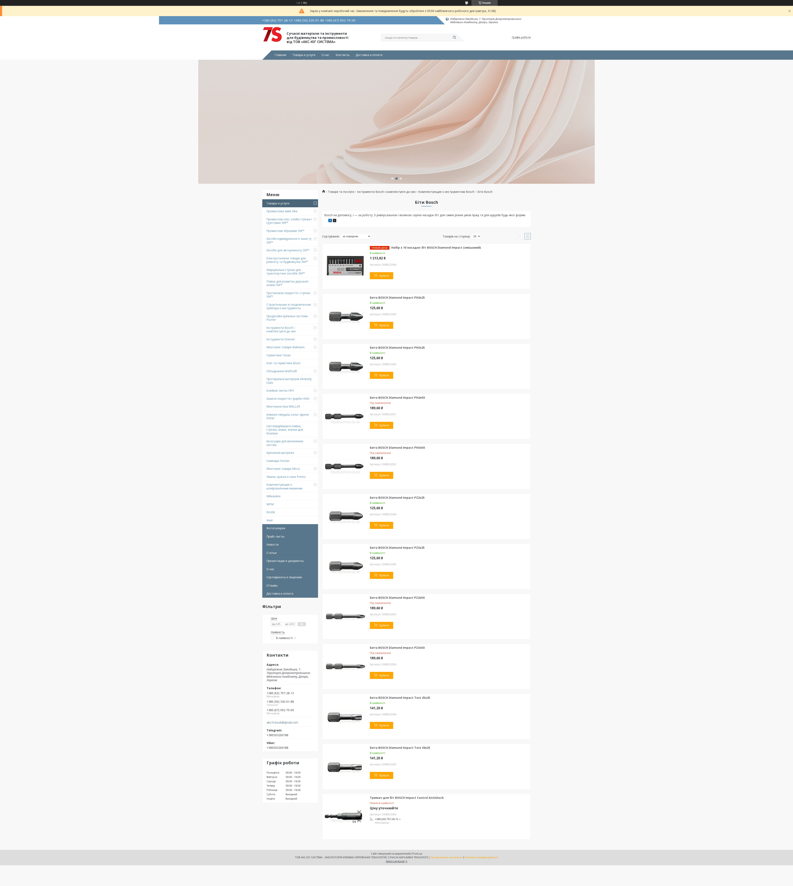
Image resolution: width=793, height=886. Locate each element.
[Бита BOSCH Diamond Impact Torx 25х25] (345, 716)
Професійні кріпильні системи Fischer (287, 318)
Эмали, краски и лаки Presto (286, 477)
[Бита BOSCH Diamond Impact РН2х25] (345, 316)
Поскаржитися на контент (446, 857)
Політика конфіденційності (481, 857)
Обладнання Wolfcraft (281, 371)
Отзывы (272, 585)
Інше (269, 520)
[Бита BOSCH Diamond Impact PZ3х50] (345, 666)
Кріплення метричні (280, 453)
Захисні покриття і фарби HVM (287, 399)
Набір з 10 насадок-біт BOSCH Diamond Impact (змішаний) (436, 247)
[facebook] (330, 221)
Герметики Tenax (278, 355)
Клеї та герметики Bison (283, 363)
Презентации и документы (285, 561)
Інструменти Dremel (280, 339)
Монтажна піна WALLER (283, 406)
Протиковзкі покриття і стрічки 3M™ (288, 295)
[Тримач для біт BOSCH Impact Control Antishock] (345, 816)
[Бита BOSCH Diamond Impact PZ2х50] (345, 616)
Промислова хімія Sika (281, 211)
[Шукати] (454, 37)
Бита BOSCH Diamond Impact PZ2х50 (397, 598)
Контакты (342, 55)
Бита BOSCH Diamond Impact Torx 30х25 (400, 748)
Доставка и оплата (369, 55)
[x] (334, 221)
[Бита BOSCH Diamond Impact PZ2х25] (345, 516)
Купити (384, 276)
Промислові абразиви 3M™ (285, 231)
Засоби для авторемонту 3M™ (287, 250)
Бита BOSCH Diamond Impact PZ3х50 (397, 648)
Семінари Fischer (278, 461)
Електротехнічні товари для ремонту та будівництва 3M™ (287, 260)
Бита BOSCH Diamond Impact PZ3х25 (397, 548)
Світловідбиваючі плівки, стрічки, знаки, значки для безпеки (284, 429)
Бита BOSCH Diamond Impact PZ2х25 (397, 498)
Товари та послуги (341, 192)
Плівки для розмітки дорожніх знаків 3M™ (287, 283)
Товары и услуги (303, 55)
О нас (325, 55)
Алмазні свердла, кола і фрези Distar (287, 416)
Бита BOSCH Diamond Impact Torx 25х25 (400, 698)
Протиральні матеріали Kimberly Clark (289, 381)
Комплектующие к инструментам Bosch (446, 192)
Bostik (270, 512)
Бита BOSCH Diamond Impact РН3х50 (397, 448)
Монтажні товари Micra (283, 469)
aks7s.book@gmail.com (282, 722)
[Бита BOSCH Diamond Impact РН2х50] (345, 416)
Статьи (271, 553)
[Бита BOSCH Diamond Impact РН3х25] (345, 366)
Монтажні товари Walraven (285, 347)
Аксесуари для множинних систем (284, 443)
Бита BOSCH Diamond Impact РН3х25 (397, 347)
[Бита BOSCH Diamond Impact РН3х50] (345, 466)
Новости (272, 544)
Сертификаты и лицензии (284, 577)
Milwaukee (273, 496)
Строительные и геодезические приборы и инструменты (288, 306)
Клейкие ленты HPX (280, 390)
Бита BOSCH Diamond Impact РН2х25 (397, 297)
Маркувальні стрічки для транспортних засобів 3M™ (285, 271)
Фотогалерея (275, 528)
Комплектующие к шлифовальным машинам (284, 486)
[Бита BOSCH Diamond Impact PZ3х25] (345, 566)
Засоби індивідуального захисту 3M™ (288, 240)
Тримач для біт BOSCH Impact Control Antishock (407, 798)
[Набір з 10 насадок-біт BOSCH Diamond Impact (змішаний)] (345, 266)
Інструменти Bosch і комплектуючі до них (281, 329)
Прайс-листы (275, 536)
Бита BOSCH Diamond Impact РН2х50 (397, 397)
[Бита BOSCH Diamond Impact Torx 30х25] (345, 766)
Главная (280, 55)
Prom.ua (417, 853)
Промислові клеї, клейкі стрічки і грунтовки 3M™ (289, 221)
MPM (270, 504)
